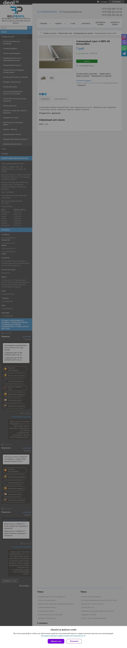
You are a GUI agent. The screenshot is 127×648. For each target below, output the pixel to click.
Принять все (56, 641)
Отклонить (74, 641)
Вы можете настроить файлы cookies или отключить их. (62, 636)
